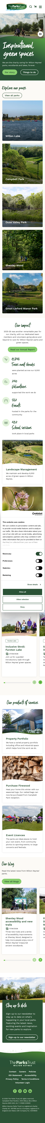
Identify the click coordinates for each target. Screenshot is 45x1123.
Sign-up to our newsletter (22, 1037)
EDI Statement (15, 1075)
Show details (32, 584)
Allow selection (22, 599)
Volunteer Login (22, 1083)
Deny (22, 607)
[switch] (39, 561)
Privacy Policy (12, 1079)
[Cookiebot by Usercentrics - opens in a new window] (32, 513)
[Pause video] (40, 34)
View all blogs (11, 881)
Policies (32, 1072)
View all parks (12, 95)
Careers (22, 1072)
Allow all (22, 592)
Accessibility (30, 1075)
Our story (10, 72)
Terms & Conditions (30, 1079)
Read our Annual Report (22, 349)
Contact (12, 1072)
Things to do (29, 72)
